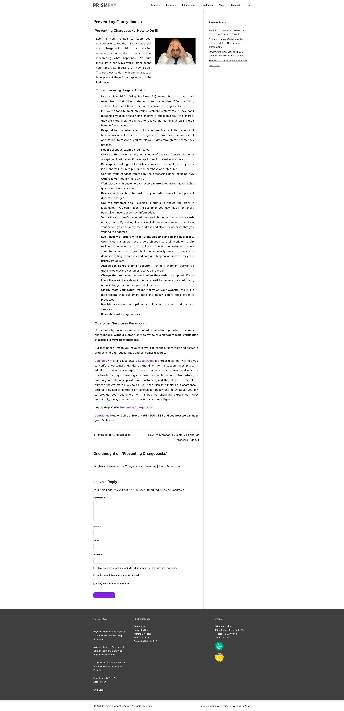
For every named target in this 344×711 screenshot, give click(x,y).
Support (235, 5)
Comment (99, 497)
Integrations (188, 5)
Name (97, 526)
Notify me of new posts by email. (112, 583)
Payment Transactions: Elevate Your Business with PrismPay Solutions (227, 32)
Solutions (171, 5)
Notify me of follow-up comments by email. (118, 575)
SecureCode (146, 360)
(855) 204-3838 (223, 637)
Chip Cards (214, 65)
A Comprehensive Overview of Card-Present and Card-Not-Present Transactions (227, 43)
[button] (161, 5)
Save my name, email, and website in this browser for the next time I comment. (137, 568)
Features (155, 5)
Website (97, 554)
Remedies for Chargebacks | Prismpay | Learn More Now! (144, 466)
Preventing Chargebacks (135, 407)
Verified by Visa (105, 360)
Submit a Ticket (142, 637)
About (222, 5)
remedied (102, 53)
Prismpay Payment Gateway (116, 706)
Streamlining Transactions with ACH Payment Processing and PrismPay (227, 54)
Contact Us (139, 626)
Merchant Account (143, 634)
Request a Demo (142, 630)
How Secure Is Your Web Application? (228, 60)
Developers (207, 5)
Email (97, 540)
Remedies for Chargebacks (113, 434)
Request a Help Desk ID (145, 641)
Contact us (102, 415)
